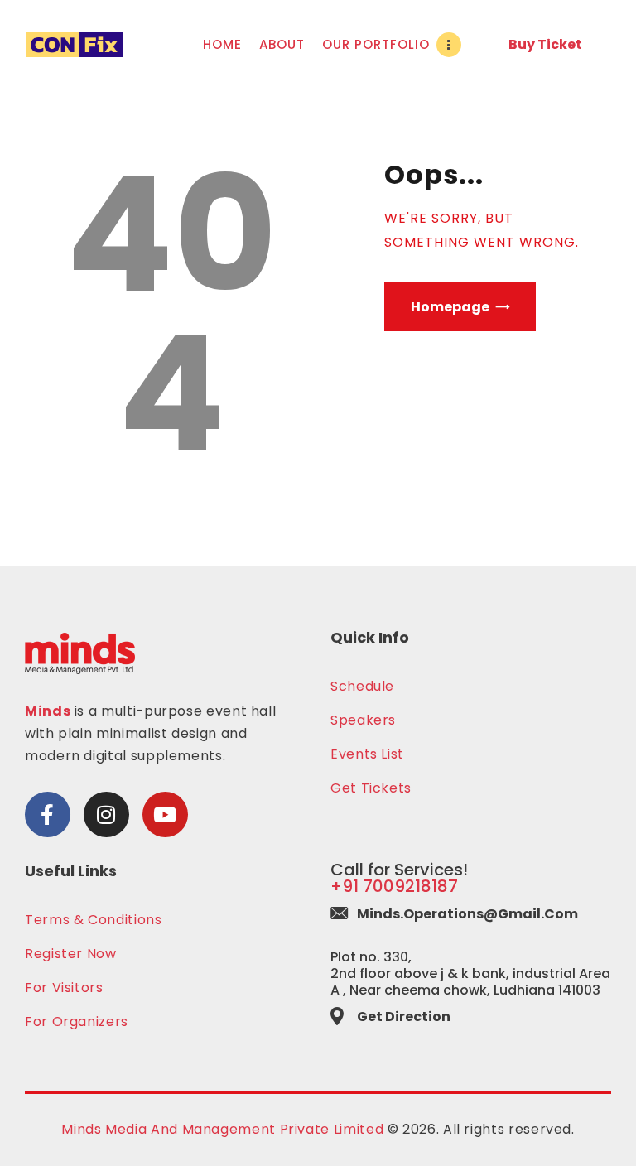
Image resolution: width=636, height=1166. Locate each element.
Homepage (450, 306)
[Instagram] (106, 814)
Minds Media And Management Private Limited (222, 1129)
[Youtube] (165, 814)
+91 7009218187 (394, 886)
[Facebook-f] (47, 814)
